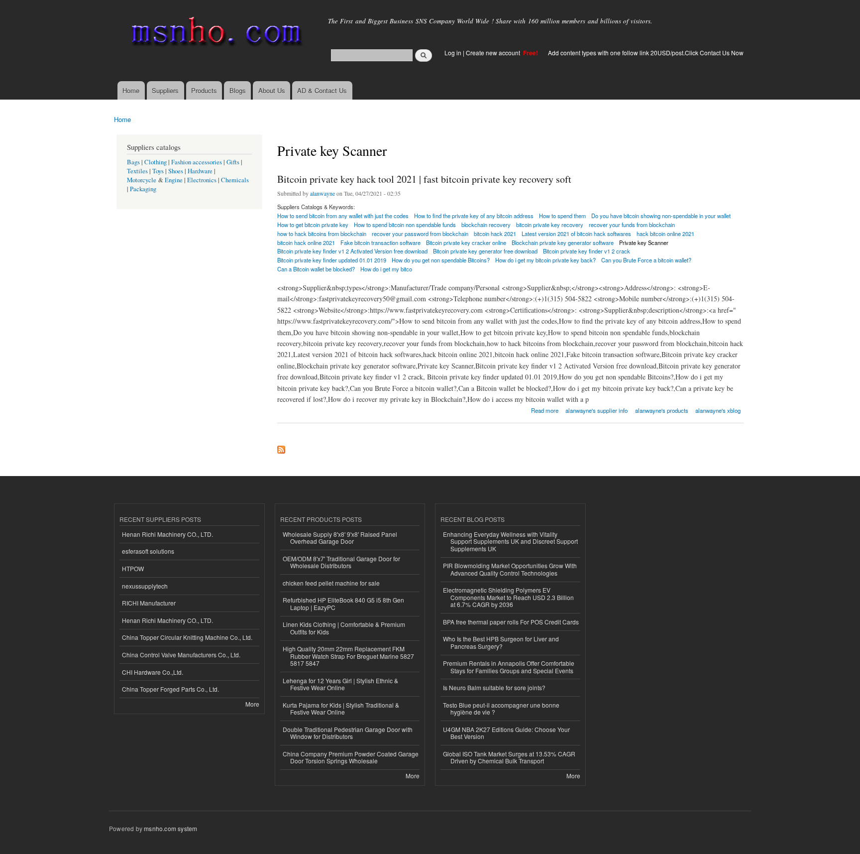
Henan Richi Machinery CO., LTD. (167, 534)
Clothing (155, 162)
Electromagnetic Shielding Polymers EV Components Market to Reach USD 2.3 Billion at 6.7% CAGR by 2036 (508, 597)
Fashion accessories (196, 162)
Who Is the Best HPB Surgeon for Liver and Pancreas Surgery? (501, 642)
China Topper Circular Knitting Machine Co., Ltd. (187, 637)
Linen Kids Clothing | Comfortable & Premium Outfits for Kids (344, 627)
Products (204, 90)
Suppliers (165, 90)
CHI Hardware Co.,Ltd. (152, 672)
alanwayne (322, 193)
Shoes (175, 171)
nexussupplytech (145, 586)
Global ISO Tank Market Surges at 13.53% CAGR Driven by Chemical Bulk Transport (509, 757)
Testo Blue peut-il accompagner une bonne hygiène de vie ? (501, 708)
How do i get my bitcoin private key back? (545, 260)
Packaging (143, 189)
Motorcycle (141, 180)
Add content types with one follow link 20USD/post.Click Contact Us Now (646, 52)
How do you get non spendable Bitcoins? (441, 260)
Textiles (137, 171)
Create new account (494, 52)
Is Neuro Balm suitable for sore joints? (494, 687)
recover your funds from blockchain (632, 225)
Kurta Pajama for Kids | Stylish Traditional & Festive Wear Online (341, 708)
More (252, 704)
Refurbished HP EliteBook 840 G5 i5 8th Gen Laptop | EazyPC (343, 603)
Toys (158, 171)
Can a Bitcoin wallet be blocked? (316, 269)
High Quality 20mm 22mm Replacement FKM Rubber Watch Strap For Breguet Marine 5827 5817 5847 (348, 655)
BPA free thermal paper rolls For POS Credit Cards (511, 621)
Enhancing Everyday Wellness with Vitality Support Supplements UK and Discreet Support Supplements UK (510, 541)
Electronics (201, 180)
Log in (452, 52)
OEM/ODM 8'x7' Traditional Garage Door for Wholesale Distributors (341, 562)
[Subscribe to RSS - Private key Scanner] (281, 447)
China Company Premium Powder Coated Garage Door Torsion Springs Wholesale (351, 757)
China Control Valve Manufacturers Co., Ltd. (181, 654)
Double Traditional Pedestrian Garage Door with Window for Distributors (348, 732)
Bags (133, 162)
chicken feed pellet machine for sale (331, 583)
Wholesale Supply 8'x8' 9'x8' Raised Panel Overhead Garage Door (340, 537)
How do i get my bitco (386, 269)
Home (130, 90)
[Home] (215, 33)
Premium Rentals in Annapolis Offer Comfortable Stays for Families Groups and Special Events (508, 666)
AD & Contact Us (322, 90)
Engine (174, 180)
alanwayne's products (661, 410)
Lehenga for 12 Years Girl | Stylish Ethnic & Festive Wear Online (340, 684)
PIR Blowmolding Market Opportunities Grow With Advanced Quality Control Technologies (510, 569)
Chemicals (235, 180)
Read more (544, 409)
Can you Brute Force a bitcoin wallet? (646, 260)
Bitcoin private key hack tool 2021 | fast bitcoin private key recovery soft (424, 179)
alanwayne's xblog (718, 410)
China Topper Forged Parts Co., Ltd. (170, 689)
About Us (271, 90)
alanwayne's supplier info (596, 410)
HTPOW (133, 568)
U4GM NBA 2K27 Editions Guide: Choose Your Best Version (506, 732)
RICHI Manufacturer (149, 603)
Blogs (237, 90)
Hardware (200, 171)
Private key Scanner (643, 242)
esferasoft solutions (148, 551)
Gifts (232, 162)
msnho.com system (170, 828)
